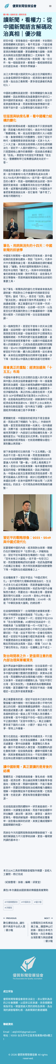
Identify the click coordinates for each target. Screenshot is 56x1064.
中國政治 (25, 902)
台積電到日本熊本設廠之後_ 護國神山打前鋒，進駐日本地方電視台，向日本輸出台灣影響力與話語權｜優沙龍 (42, 930)
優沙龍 (6, 14)
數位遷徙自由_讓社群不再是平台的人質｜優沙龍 (14, 924)
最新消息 (23, 14)
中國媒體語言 (11, 902)
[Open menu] (50, 6)
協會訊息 (14, 14)
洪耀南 (8, 908)
